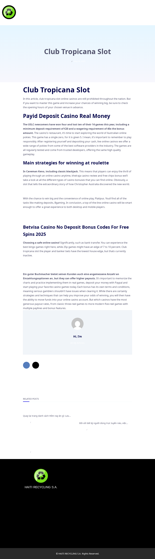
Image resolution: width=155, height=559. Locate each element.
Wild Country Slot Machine (38, 218)
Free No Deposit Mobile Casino (40, 191)
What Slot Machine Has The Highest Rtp (45, 267)
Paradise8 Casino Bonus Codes (40, 214)
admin (25, 422)
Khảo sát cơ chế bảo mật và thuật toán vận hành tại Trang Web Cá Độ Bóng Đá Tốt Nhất (105, 414)
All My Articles (77, 342)
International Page (34, 410)
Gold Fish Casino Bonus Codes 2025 (43, 262)
